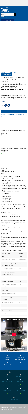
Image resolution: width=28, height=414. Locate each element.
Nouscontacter (21, 365)
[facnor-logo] (10, 9)
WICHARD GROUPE (7, 4)
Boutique (2, 22)
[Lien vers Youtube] (22, 412)
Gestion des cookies (5, 407)
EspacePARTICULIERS (4, 17)
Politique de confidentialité (14, 406)
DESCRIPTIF (3, 170)
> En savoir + (3, 101)
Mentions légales (4, 406)
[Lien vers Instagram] (20, 412)
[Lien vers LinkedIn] (26, 412)
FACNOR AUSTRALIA (20, 4)
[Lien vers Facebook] (18, 412)
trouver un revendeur (14, 111)
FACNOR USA (13, 4)
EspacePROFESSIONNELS (7, 20)
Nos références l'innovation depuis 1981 (20, 358)
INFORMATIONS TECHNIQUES (7, 171)
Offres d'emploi (9, 409)
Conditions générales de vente (7, 365)
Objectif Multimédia (10, 411)
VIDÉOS (2, 173)
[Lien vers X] (24, 412)
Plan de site (22, 406)
